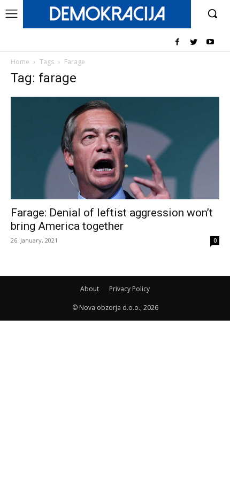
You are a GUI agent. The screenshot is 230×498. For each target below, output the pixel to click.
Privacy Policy (129, 288)
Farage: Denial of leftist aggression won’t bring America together (112, 219)
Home (20, 61)
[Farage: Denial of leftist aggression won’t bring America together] (115, 148)
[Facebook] (177, 42)
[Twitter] (193, 42)
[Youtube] (210, 42)
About (89, 288)
